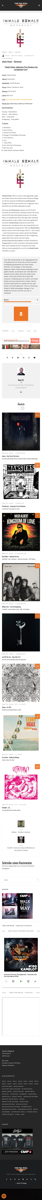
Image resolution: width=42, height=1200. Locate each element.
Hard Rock (7, 1096)
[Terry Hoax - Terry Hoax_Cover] (21, 733)
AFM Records (7, 1086)
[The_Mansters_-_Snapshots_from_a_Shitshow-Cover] (21, 482)
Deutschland (19, 1091)
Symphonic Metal (18, 1111)
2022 (15, 1083)
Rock (35, 330)
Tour (18, 1114)
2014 (10, 1081)
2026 (37, 1083)
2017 (26, 1081)
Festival (6, 1094)
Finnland (14, 1094)
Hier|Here (17, 1063)
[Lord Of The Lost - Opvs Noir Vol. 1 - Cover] (21, 632)
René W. (7, 55)
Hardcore (21, 330)
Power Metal (27, 1106)
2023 (20, 1083)
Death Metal (7, 1091)
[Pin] (18, 357)
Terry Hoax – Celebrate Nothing (10, 757)
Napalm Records (9, 1104)
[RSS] (27, 1179)
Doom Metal (30, 1091)
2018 (31, 1081)
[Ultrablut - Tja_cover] (21, 783)
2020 (4, 1083)
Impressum (25, 1174)
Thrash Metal (32, 1111)
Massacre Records (31, 1096)
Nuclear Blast (22, 1104)
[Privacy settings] (4, 1196)
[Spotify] (23, 1179)
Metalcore (25, 1101)
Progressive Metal (10, 1109)
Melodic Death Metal (10, 1099)
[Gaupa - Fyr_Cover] (21, 683)
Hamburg (23, 1094)
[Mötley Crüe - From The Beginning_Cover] (21, 582)
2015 (15, 1081)
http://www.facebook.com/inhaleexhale (19, 99)
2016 (20, 1081)
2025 (31, 1083)
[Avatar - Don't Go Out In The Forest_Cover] (21, 432)
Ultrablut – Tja (6, 807)
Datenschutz (31, 1174)
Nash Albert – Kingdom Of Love (10, 556)
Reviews (20, 55)
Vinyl (15, 704)
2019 (37, 1081)
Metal (28, 330)
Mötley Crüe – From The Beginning (11, 607)
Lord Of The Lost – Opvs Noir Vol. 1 (11, 657)
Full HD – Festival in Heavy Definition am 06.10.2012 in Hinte (21, 848)
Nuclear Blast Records (11, 1106)
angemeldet (13, 866)
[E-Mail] (23, 357)
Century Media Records (11, 1089)
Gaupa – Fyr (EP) (6, 707)
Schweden (6, 1111)
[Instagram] (15, 1179)
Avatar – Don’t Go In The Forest (10, 456)
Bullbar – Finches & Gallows (21, 831)
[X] (11, 1179)
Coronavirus (27, 1089)
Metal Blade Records (10, 1101)
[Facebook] (7, 1179)
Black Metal (19, 1086)
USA (23, 1114)
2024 (26, 1083)
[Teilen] (7, 357)
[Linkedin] (19, 1179)
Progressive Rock (25, 1109)
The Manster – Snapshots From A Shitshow (13, 506)
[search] (37, 879)
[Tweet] (12, 357)
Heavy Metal (17, 1096)
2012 (13, 330)
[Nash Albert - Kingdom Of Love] (21, 532)
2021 (10, 1083)
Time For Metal (8, 1114)
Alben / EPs (14, 55)
